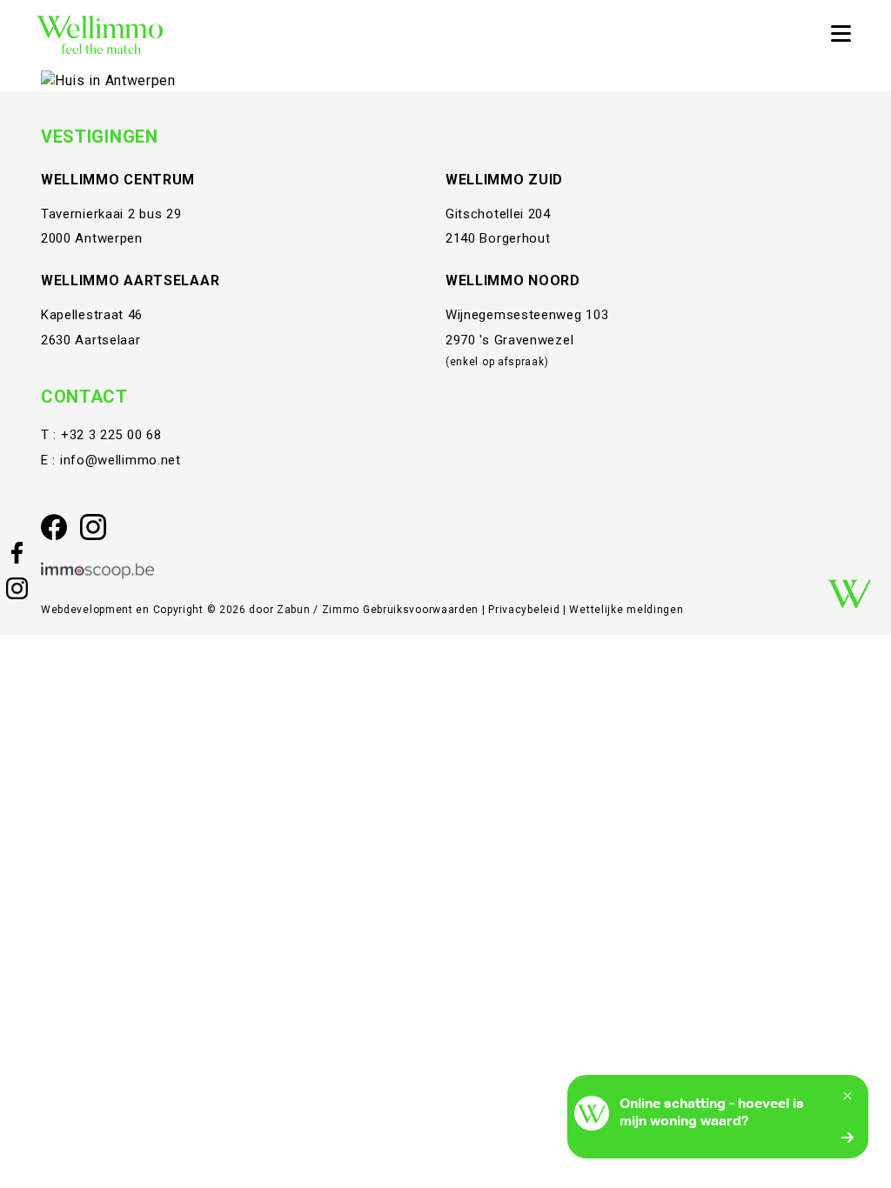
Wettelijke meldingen (626, 610)
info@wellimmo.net (120, 460)
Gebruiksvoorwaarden (422, 610)
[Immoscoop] (97, 570)
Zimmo (341, 610)
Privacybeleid (525, 610)
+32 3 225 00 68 (111, 435)
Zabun (294, 610)
